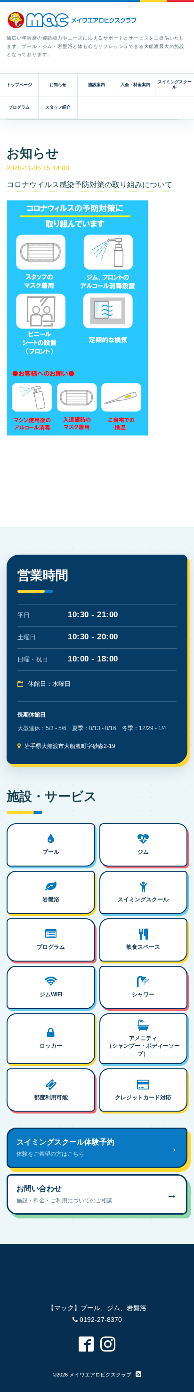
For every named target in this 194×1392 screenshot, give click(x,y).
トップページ (19, 84)
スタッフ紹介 (58, 107)
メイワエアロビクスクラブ (100, 1374)
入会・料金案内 (135, 84)
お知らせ (57, 84)
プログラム (19, 107)
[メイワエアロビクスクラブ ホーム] (72, 20)
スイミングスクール (175, 84)
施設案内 (96, 84)
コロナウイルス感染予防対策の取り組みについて (89, 185)
